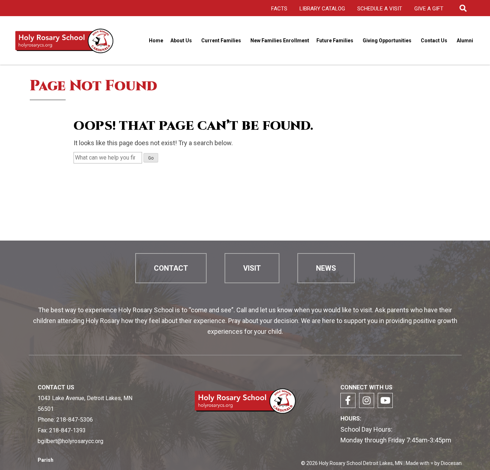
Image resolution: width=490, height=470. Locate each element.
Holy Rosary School (340, 463)
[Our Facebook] (347, 400)
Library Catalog (322, 8)
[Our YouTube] (385, 400)
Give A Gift (428, 8)
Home (156, 40)
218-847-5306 (74, 419)
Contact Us (434, 40)
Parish (45, 460)
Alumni (465, 40)
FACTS (279, 8)
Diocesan (451, 463)
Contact (171, 268)
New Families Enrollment (279, 40)
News (326, 268)
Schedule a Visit (379, 8)
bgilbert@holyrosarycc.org (70, 441)
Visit (252, 268)
